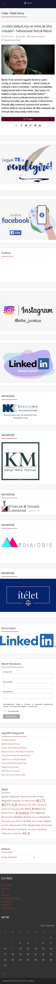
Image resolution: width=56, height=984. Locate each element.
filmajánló (42, 805)
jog (44, 809)
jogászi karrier (8, 813)
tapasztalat (16, 825)
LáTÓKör (5, 895)
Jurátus (23, 813)
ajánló (6, 796)
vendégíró (33, 829)
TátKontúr (5, 905)
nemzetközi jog (8, 821)
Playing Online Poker (10, 767)
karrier (41, 813)
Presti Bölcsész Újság (10, 898)
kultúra (19, 817)
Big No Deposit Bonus (10, 744)
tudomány (35, 825)
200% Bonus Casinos (10, 771)
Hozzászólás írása (12, 40)
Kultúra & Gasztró (37, 36)
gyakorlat (6, 809)
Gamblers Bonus (8, 740)
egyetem (7, 800)
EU (30, 805)
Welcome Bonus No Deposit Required (17, 752)
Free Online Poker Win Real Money (15, 755)
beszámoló (26, 796)
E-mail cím (7, 672)
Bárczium (5, 889)
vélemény (17, 833)
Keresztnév (8, 682)
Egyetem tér (19, 801)
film (35, 805)
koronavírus (8, 817)
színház (5, 825)
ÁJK (27, 833)
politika (27, 821)
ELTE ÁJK (10, 804)
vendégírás (22, 829)
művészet (45, 817)
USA (5, 829)
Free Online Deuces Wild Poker (14, 763)
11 (13, 949)
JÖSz (33, 813)
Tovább (29, 119)
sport (48, 821)
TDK (25, 825)
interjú (37, 809)
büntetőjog (39, 796)
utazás (12, 829)
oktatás (19, 821)
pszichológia (38, 821)
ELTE (42, 800)
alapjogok (15, 796)
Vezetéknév (8, 691)
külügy (35, 817)
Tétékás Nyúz (7, 908)
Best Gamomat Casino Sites (13, 775)
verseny (43, 829)
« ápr (3, 973)
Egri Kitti (21, 36)
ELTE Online (6, 885)
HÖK (28, 809)
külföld (28, 817)
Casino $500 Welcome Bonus (14, 748)
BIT (2, 892)
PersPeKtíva (6, 902)
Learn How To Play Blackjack (13, 759)
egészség (30, 800)
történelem (47, 825)
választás (7, 833)
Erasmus (23, 805)
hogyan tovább (18, 809)
